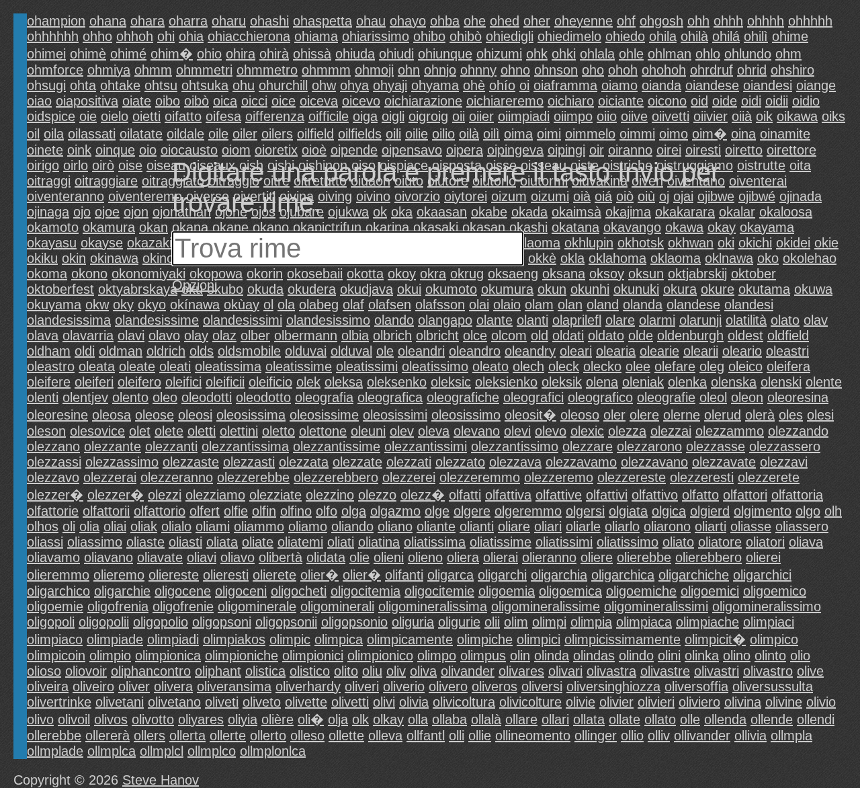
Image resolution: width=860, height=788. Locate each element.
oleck (563, 366)
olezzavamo (581, 462)
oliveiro (93, 686)
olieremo (118, 574)
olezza (627, 431)
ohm (788, 53)
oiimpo (573, 116)
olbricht (437, 335)
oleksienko (506, 382)
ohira (240, 53)
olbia (355, 335)
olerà (760, 414)
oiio (607, 116)
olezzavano (654, 462)
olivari (565, 671)
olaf (353, 304)
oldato (606, 335)
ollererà (107, 735)
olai (479, 304)
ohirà (274, 53)
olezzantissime (336, 446)
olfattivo (655, 494)
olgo (808, 511)
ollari (555, 719)
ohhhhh (810, 20)
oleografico (600, 397)
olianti (477, 526)
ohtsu (160, 85)
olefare (674, 366)
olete (169, 431)
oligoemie (55, 606)
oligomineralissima (432, 606)
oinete (45, 150)
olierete (274, 574)
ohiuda (355, 53)
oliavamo (53, 557)
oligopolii (104, 622)
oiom (236, 150)
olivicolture (530, 702)
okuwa (813, 289)
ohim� (171, 53)
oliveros (494, 686)
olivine (783, 702)
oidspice (51, 116)
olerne (681, 414)
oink (79, 150)
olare (620, 320)
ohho (97, 36)
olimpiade (115, 639)
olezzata (304, 462)
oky (123, 304)
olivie (580, 702)
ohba (445, 20)
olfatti (465, 494)
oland (603, 304)
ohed (504, 20)
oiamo (619, 85)
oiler (244, 133)
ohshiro (792, 70)
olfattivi (607, 494)
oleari (576, 351)
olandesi (748, 304)
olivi (384, 702)
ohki (564, 53)
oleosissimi (395, 414)
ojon (136, 211)
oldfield (788, 335)
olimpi (549, 622)
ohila (663, 36)
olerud (722, 414)
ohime (790, 36)
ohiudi (396, 53)
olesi (820, 414)
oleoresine (57, 414)
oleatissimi (367, 366)
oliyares (201, 719)
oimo (673, 133)
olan (570, 304)
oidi (751, 100)
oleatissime (298, 366)
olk (360, 719)
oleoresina (797, 397)
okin (74, 258)
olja (338, 719)
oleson (46, 431)
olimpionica (168, 655)
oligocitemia (365, 591)
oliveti (222, 702)
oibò (196, 100)
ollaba (449, 719)
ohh (698, 20)
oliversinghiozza (613, 686)
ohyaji (390, 85)
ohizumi (499, 53)
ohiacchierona (249, 36)
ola (286, 304)
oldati (568, 335)
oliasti (185, 542)
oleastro (51, 366)
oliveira (48, 686)
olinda (551, 655)
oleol (713, 397)
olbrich (392, 335)
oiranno (630, 150)
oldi (85, 351)
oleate (137, 366)
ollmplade (55, 751)
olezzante (112, 446)
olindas (594, 655)
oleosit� (530, 414)
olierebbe (644, 557)
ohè (474, 85)
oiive (634, 116)
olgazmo (395, 511)
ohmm (153, 70)
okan (153, 227)
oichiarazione (423, 100)
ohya (354, 85)
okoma (47, 273)
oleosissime (324, 414)
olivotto (153, 719)
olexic (587, 431)
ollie (479, 735)
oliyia (242, 719)
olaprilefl (576, 320)
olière (277, 719)
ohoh (623, 70)
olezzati (408, 462)
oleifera (788, 366)
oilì (491, 133)
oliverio (404, 686)
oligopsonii (286, 622)
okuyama (54, 304)
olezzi (164, 494)
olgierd (710, 511)
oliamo (307, 526)
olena (602, 382)
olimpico (774, 639)
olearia (616, 351)
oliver (134, 686)
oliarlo (622, 526)
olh (833, 511)
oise (130, 165)
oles (791, 414)
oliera (463, 557)
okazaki (149, 242)
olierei (763, 557)
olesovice (97, 431)
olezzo (377, 494)
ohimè (88, 53)
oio (148, 150)
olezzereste (631, 477)
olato (785, 320)
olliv (659, 735)
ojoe (107, 211)
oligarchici (762, 574)
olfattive (558, 494)
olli (456, 735)
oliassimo (94, 542)
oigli (393, 116)
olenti (42, 397)
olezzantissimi (425, 446)
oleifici (183, 382)
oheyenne (583, 20)
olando (394, 320)
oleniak (643, 382)
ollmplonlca (273, 751)
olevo (550, 431)
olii (492, 622)
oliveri (362, 686)
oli (68, 526)
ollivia (750, 735)
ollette (346, 735)
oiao (39, 100)
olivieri (656, 702)
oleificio (270, 382)
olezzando (798, 431)
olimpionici (312, 655)
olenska (734, 382)
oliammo (259, 526)
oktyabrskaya (137, 289)
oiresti (703, 150)
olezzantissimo (514, 446)
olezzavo (53, 477)
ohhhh (765, 20)
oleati (175, 366)
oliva (423, 671)
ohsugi (46, 85)
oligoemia (506, 591)
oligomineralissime (545, 606)
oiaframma (565, 85)
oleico (745, 366)
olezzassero (784, 446)
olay (196, 335)
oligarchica (622, 574)
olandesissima (69, 320)
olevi (517, 431)
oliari (548, 526)
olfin (264, 511)
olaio (507, 304)
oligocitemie (439, 591)
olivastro (768, 671)
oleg (711, 366)
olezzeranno (176, 477)
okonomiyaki (148, 273)
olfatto (700, 494)
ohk (537, 53)
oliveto (262, 702)
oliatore (720, 542)
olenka (687, 382)
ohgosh (661, 20)
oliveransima (234, 686)
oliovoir (86, 671)
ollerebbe (54, 735)
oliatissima (435, 542)
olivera (173, 686)
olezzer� (55, 494)
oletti (201, 431)
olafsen (389, 304)
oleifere (49, 382)
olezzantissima (245, 446)
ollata (589, 719)
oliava (806, 542)
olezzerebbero (336, 477)
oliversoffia (696, 686)
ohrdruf (711, 70)
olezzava (515, 462)
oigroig (428, 116)
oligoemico (774, 591)
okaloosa (785, 211)
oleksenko (397, 382)
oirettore (791, 150)
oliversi (541, 686)
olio (800, 655)
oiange (816, 85)
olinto (770, 655)
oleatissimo (435, 366)
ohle (631, 53)
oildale (185, 133)
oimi (549, 133)
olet (139, 431)
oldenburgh (690, 335)
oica (225, 100)
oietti (146, 116)
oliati (340, 542)
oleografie (666, 397)
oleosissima (251, 414)
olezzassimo (122, 462)
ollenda (725, 719)
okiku (42, 258)
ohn (409, 70)
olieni (389, 557)
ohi (166, 36)
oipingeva (515, 150)
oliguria (413, 622)
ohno (515, 70)
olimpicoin (56, 655)
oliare (514, 526)
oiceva (319, 100)
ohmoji (374, 70)
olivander (467, 671)
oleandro (475, 351)
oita (800, 165)
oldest (745, 335)
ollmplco (211, 751)
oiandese (712, 85)
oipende (354, 150)
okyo (152, 304)
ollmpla (791, 735)
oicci (254, 100)
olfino (296, 511)
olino (736, 655)
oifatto (183, 116)
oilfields (360, 133)
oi (524, 85)
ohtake (120, 85)
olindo (636, 655)
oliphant (218, 671)
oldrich (165, 351)
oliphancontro (151, 671)
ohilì (756, 36)
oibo (167, 100)
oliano (395, 526)
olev (402, 431)
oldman (120, 351)
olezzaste (191, 462)
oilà (469, 133)
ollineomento (532, 735)
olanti (532, 320)
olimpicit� (715, 639)
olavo (164, 335)
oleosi (195, 414)
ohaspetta (322, 20)
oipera (464, 150)
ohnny (478, 70)
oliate (257, 542)
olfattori (745, 494)
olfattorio (159, 511)
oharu (229, 20)
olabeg (319, 304)
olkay (388, 719)
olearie (659, 351)
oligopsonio (354, 622)
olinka (702, 655)
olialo (176, 526)
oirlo (75, 165)
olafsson (440, 304)
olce (475, 335)
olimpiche (485, 639)
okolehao (809, 258)
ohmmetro (267, 70)
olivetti (350, 702)
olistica (265, 671)
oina (743, 133)
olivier (616, 702)
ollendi (815, 719)
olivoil (74, 719)
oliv (396, 671)
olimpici (538, 639)
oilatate (141, 133)
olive (810, 671)
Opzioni (194, 285)
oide (724, 100)
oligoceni (241, 591)
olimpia (591, 622)
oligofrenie (183, 606)
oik (764, 116)
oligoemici (710, 591)
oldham (49, 351)
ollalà (486, 719)
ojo (82, 211)
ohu (243, 85)
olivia (414, 702)
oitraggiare (106, 180)
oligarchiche (693, 574)
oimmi (637, 133)
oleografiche (463, 397)
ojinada (800, 196)
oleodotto (263, 397)
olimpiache (707, 622)
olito (346, 671)
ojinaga (48, 211)
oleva (433, 431)
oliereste (173, 574)
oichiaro (571, 100)
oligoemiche (641, 591)
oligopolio (160, 622)
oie (88, 116)
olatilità (746, 320)
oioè (314, 150)
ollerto (268, 735)
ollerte (228, 735)
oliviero (699, 702)
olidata (325, 557)
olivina (742, 702)
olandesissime (157, 320)
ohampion (56, 20)
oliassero (801, 526)
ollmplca (111, 751)
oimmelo (590, 133)
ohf (626, 20)
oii (458, 116)
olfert (204, 511)
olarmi (657, 320)
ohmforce (55, 70)
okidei (793, 242)
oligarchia (559, 574)
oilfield (315, 133)
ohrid (752, 70)
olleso (307, 735)
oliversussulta (772, 686)
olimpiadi (173, 639)
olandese (693, 304)
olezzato (460, 462)
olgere (472, 511)
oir (596, 150)
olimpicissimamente (622, 639)
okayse (102, 242)
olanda (642, 304)
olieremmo (58, 574)
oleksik (562, 382)
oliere (596, 557)
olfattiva (508, 494)
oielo (114, 116)
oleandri (421, 351)
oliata (222, 542)
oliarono (667, 526)
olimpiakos (234, 639)
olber (255, 335)
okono (89, 273)
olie (359, 557)
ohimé (128, 53)
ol (268, 304)
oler (614, 414)
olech (528, 366)
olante (494, 320)
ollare (521, 719)
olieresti (226, 574)
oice (283, 100)
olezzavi (784, 462)
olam (539, 304)
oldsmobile (249, 351)
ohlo (707, 53)
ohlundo (747, 53)
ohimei (46, 53)
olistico (310, 671)
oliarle (583, 526)
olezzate (357, 462)
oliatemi (300, 542)
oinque (115, 150)
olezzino (330, 494)
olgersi (585, 511)
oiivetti (670, 116)
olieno (425, 557)
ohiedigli (509, 36)
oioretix (276, 150)
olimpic (289, 639)
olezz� (422, 494)
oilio (443, 133)
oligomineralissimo (766, 606)
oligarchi (502, 574)
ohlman (669, 53)
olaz (224, 335)
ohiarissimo (375, 36)
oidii (776, 100)
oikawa (797, 116)
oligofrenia (117, 606)
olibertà (280, 557)
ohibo (429, 36)
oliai (114, 526)
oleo (165, 397)
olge (437, 511)
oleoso (579, 414)
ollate (624, 719)
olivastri (716, 671)
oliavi (201, 557)
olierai (500, 557)
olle (690, 719)
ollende (771, 719)
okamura (109, 227)
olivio (821, 702)
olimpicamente (410, 639)
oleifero (139, 382)
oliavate (160, 557)
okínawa (195, 304)
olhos (42, 526)
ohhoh (134, 36)
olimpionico (380, 655)
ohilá (726, 36)
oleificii (225, 382)
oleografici (533, 397)
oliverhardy (308, 686)
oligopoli (51, 622)
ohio (209, 53)
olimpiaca (644, 622)
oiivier (710, 116)
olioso (44, 671)
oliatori (765, 542)
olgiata (628, 511)
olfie (236, 511)
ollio (632, 735)
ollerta (187, 735)
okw (97, 304)
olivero (448, 686)
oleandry (530, 351)
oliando (352, 526)
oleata (97, 366)
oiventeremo (145, 196)
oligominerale (257, 606)
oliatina (379, 542)
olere (644, 414)
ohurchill (283, 85)
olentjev (85, 397)
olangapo (445, 320)
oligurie (459, 622)
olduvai (306, 351)
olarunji (700, 320)
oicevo (361, 100)
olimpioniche (241, 655)
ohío (502, 85)
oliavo (237, 557)
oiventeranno (65, 196)
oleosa (111, 414)
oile (218, 133)
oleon (747, 397)
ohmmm (326, 70)
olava (42, 335)
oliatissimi (564, 542)
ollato (660, 719)
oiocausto (189, 150)
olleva (385, 735)
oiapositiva (87, 100)
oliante (436, 526)
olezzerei (408, 477)
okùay (241, 304)
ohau (371, 20)
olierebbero (708, 557)
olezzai (670, 431)
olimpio (110, 655)
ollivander (702, 735)
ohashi (269, 20)
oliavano (108, 557)
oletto (278, 431)
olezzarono (649, 446)
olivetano (174, 702)
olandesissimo (328, 320)
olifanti (404, 574)
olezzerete (769, 477)
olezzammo (729, 431)
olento (130, 397)
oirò (103, 165)
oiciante (621, 100)
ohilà (694, 36)
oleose (154, 414)
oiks (833, 116)
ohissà (312, 53)
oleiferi (94, 382)
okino (158, 258)
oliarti (710, 526)
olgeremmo (528, 511)
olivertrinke (59, 702)
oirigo (43, 165)
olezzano (53, 446)
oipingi (566, 150)
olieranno (549, 557)
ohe (475, 20)
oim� (709, 133)
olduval (351, 351)
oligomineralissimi (656, 606)
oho (593, 70)
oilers (277, 133)
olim (516, 622)
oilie (416, 133)
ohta (83, 85)
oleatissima (228, 366)
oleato (490, 366)
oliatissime (500, 542)
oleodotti (206, 397)
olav (816, 320)
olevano (477, 431)
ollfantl (425, 735)
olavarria (88, 335)
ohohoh (664, 70)
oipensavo (412, 150)
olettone (323, 431)
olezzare (587, 446)
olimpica (338, 639)
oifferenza (274, 116)
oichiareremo (505, 100)
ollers (149, 735)
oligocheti (299, 591)
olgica (669, 511)
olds (201, 351)
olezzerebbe (253, 477)
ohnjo (440, 70)
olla (418, 719)
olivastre (665, 671)
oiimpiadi (524, 116)
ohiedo (625, 36)
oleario (742, 351)
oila (54, 133)
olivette (306, 702)
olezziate (275, 494)
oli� (311, 719)
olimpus (483, 655)
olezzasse (715, 446)
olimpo (436, 655)
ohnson (556, 70)
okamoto (53, 227)
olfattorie (53, 511)
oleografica (390, 397)
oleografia (324, 397)
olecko (602, 366)
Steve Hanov (160, 780)
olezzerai (109, 477)
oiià (742, 116)
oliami (213, 526)
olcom (509, 335)
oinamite (785, 133)
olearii (700, 351)
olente (824, 382)
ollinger (595, 735)
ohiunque (445, 53)
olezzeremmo (479, 477)
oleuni (368, 431)
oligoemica (570, 591)
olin (520, 655)
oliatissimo (627, 542)
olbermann (305, 335)
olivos (111, 719)
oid (699, 100)
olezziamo (215, 494)
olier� (319, 574)
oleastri (787, 351)
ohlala (597, 53)
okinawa (114, 258)
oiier (481, 116)
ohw (324, 85)
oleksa (344, 382)
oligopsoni (221, 622)
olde (640, 335)
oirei (668, 150)
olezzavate (724, 462)
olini (669, 655)
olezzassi (54, 462)
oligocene (183, 591)
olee (638, 366)
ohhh (728, 20)
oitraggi (49, 180)
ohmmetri (204, 70)
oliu (372, 671)
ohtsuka (204, 85)
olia (89, 526)
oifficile (328, 116)
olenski (781, 382)
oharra (188, 20)
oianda (661, 85)
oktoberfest (60, 289)
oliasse (750, 526)
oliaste (145, 542)
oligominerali (337, 606)
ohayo (408, 20)
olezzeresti (702, 477)
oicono (667, 100)
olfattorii (106, 511)
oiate (136, 100)
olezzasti (249, 462)
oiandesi (767, 85)
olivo (40, 719)
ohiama (316, 36)
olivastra (611, 671)
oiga (365, 116)
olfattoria (797, 494)
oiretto (744, 150)
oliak (143, 526)
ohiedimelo (569, 36)
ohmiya (108, 70)
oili (393, 133)
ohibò (465, 36)
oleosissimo (466, 414)
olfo (326, 511)
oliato (678, 542)
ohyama (435, 85)
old (539, 335)
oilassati (92, 133)
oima (518, 133)
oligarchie (122, 591)
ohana (107, 20)
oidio (806, 100)
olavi (131, 335)
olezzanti (171, 446)
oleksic (451, 382)
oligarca (450, 574)
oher (536, 20)
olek (308, 382)
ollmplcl (161, 751)
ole (385, 351)
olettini (239, 431)
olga (353, 511)
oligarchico (58, 591)
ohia (191, 36)
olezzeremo (558, 477)
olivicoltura (464, 702)
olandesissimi (242, 320)
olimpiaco (55, 639)
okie (826, 242)
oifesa (223, 116)
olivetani (119, 702)
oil (33, 133)
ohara (147, 20)
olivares (521, 671)
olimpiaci (768, 622)
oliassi (45, 542)
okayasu (52, 242)
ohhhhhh (53, 36)
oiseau (165, 165)
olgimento (762, 511)
